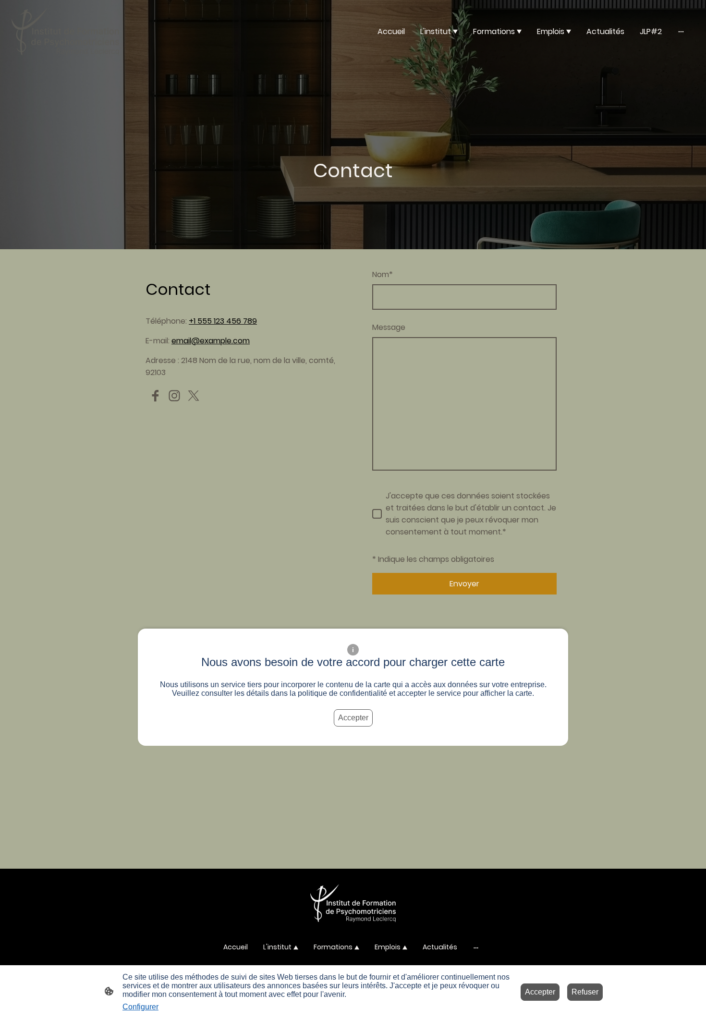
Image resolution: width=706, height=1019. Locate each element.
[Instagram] (174, 395)
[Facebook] (155, 395)
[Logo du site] (65, 31)
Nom (382, 274)
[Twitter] (193, 395)
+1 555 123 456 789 (223, 321)
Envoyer (464, 583)
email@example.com (210, 340)
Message (388, 327)
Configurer (140, 1007)
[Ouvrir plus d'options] (681, 31)
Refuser (585, 992)
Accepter (353, 718)
